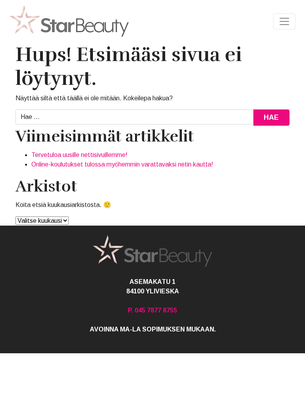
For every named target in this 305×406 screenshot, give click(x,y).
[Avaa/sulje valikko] (284, 21)
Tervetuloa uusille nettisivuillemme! (79, 154)
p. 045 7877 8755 (152, 310)
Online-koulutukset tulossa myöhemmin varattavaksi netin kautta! (122, 164)
